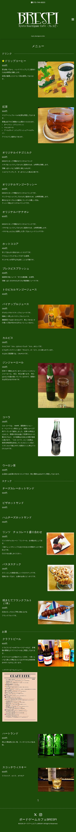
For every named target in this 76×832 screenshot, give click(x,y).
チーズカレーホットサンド (18, 488)
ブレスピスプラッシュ (15, 268)
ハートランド (10, 733)
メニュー (38, 46)
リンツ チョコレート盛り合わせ (22, 532)
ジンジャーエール (13, 362)
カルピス (7, 338)
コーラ (6, 417)
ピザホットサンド (13, 503)
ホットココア (10, 244)
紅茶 (5, 106)
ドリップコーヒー (15, 61)
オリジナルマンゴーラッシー (19, 184)
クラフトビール (11, 639)
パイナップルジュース (15, 304)
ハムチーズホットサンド (17, 517)
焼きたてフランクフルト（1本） (17, 602)
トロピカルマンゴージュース (19, 289)
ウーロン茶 (9, 465)
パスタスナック (11, 564)
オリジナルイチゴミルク (17, 152)
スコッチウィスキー (14, 767)
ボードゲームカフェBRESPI (38, 819)
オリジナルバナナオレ (15, 212)
